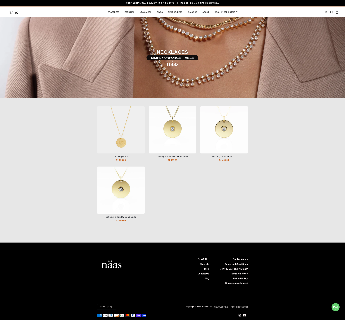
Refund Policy (240, 278)
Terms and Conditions (236, 264)
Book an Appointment (236, 283)
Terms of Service (239, 274)
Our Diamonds (240, 259)
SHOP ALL (203, 259)
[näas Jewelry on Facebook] (244, 315)
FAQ (207, 278)
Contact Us (203, 274)
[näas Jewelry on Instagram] (240, 315)
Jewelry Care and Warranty (234, 269)
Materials (204, 264)
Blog (206, 269)
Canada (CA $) (106, 307)
